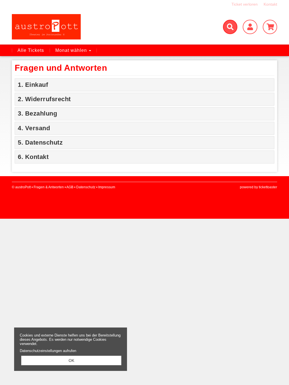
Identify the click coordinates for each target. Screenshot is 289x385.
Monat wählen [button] (71, 50)
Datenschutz (85, 187)
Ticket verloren (244, 4)
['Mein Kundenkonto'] (250, 27)
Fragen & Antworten (49, 187)
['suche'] (230, 27)
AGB (69, 187)
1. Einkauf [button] (33, 84)
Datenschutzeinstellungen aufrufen (48, 351)
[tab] (144, 85)
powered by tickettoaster (258, 187)
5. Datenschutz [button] (40, 142)
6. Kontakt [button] (33, 156)
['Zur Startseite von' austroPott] (54, 26)
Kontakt (270, 4)
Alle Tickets (30, 50)
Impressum (106, 187)
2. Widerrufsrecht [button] (44, 99)
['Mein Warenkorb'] (270, 27)
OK (71, 360)
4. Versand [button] (34, 128)
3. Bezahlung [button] (37, 113)
